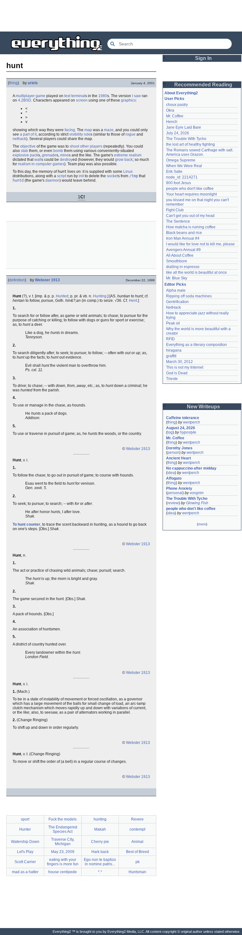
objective (28, 146)
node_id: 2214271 (182, 177)
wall (37, 159)
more (202, 524)
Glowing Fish (197, 503)
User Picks (174, 98)
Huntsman (137, 872)
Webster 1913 (47, 280)
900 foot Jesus (178, 183)
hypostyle (188, 432)
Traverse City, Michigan (62, 841)
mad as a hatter (25, 872)
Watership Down (25, 841)
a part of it (28, 134)
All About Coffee (179, 255)
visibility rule (79, 134)
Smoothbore (176, 261)
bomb (58, 151)
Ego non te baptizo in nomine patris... (100, 861)
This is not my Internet (184, 367)
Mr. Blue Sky (176, 278)
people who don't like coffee (190, 188)
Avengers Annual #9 (183, 250)
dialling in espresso (182, 267)
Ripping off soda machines (189, 296)
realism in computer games (41, 164)
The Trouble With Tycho (186, 139)
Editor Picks (175, 284)
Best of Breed (137, 852)
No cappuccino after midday (191, 468)
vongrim (197, 493)
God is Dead (176, 373)
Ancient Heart (178, 458)
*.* (100, 872)
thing (13, 83)
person (173, 452)
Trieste (172, 379)
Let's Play (25, 852)
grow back (124, 159)
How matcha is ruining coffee (191, 227)
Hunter (25, 829)
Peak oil (173, 323)
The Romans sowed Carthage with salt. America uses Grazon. (200, 152)
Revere (137, 819)
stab (24, 151)
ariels (33, 83)
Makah (100, 829)
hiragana (174, 350)
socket (112, 176)
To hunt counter (26, 524)
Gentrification (177, 302)
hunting (100, 819)
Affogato (174, 478)
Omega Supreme (180, 160)
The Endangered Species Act (62, 829)
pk (137, 862)
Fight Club (175, 210)
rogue (130, 134)
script (61, 176)
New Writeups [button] (203, 406)
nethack (19, 139)
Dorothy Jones (179, 448)
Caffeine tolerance (182, 418)
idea (171, 472)
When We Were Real (184, 166)
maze (108, 130)
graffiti (171, 356)
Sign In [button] (203, 58)
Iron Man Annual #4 (182, 238)
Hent (133, 300)
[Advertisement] (121, 16)
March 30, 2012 (179, 361)
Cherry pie (100, 841)
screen (82, 100)
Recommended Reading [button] (203, 84)
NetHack (173, 307)
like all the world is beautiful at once (196, 272)
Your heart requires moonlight (191, 194)
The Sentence (178, 221)
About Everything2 (181, 93)
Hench (171, 122)
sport (25, 819)
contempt (137, 829)
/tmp (133, 176)
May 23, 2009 (62, 852)
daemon (52, 180)
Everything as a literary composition (196, 344)
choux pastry (177, 104)
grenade (49, 155)
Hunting (100, 296)
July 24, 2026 (177, 133)
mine (64, 155)
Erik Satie (174, 171)
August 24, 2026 (180, 428)
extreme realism (127, 155)
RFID (170, 339)
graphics (128, 100)
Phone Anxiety (179, 488)
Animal (137, 841)
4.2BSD (24, 100)
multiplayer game (30, 96)
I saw (136, 96)
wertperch (191, 422)
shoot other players (86, 146)
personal (174, 493)
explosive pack (25, 155)
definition (17, 280)
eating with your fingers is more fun (62, 861)
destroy (66, 159)
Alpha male (176, 290)
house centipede (62, 872)
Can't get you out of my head (190, 215)
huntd (18, 180)
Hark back (100, 852)
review (173, 503)
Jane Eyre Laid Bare (183, 127)
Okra (170, 110)
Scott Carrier (25, 862)
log (170, 432)
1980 (102, 96)
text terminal (74, 96)
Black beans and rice (184, 233)
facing (70, 130)
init (81, 176)
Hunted (62, 296)
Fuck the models (63, 819)
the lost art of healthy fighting (190, 144)
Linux (128, 171)
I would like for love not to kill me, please (200, 244)
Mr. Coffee (174, 116)
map (88, 130)
